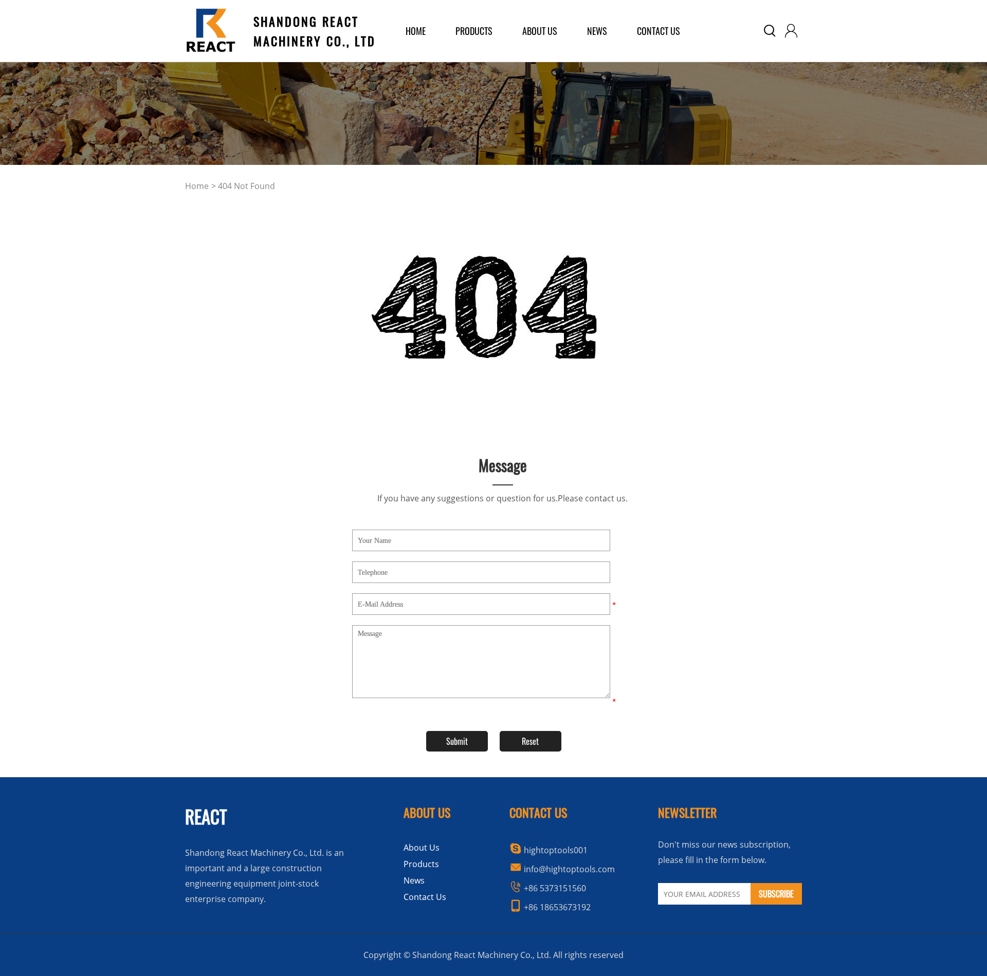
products (473, 30)
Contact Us (658, 30)
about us (539, 30)
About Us (422, 847)
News (597, 30)
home (416, 30)
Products (421, 864)
